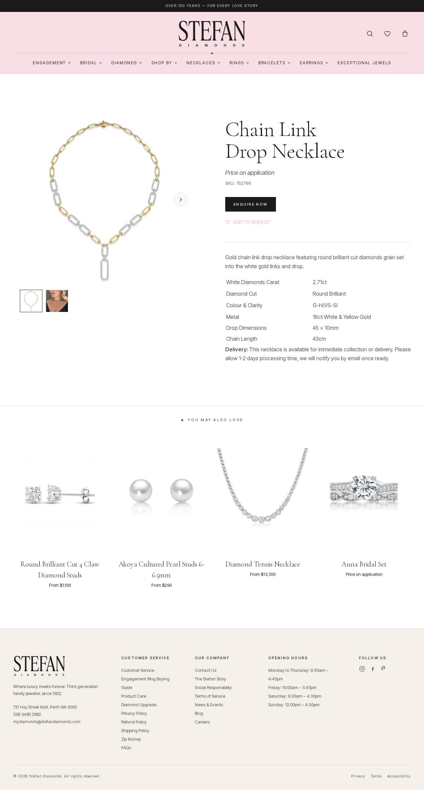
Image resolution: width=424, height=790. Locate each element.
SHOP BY (161, 62)
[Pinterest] (383, 669)
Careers (202, 721)
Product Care (133, 696)
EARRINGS (311, 62)
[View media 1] (31, 301)
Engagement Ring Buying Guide (145, 683)
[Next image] (180, 200)
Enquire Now (251, 204)
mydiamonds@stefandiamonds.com (46, 721)
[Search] (370, 33)
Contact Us (205, 670)
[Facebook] (373, 669)
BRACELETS (272, 62)
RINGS (237, 62)
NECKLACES (200, 62)
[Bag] (405, 33)
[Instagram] (362, 669)
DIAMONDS (124, 62)
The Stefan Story (210, 678)
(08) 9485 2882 (27, 714)
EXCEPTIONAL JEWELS (364, 62)
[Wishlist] (387, 33)
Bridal (88, 62)
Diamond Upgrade (138, 704)
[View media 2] (57, 301)
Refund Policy (134, 721)
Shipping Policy (135, 730)
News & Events (209, 704)
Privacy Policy (134, 713)
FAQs (126, 747)
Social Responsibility (213, 687)
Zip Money (131, 739)
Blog (199, 713)
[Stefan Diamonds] (212, 34)
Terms (376, 776)
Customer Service (137, 670)
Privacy (358, 776)
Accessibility (399, 776)
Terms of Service (210, 696)
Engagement (49, 62)
